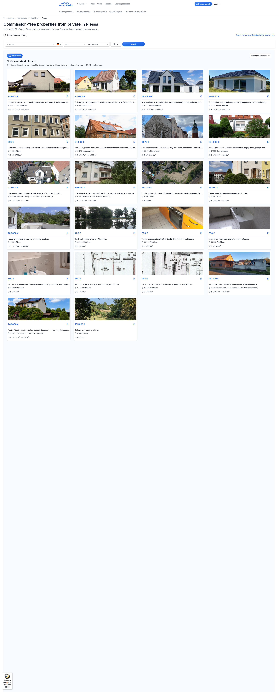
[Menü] (11, 673)
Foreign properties (83, 12)
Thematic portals (100, 12)
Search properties (122, 4)
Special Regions (115, 12)
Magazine (108, 4)
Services (80, 4)
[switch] (7, 687)
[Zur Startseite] (66, 4)
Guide (99, 4)
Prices (92, 4)
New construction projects (135, 12)
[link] (38, 91)
